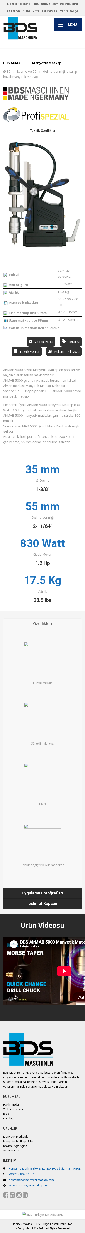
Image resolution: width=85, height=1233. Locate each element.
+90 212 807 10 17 (21, 1174)
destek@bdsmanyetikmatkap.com (31, 1180)
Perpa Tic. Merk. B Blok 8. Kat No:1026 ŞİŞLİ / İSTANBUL (44, 1168)
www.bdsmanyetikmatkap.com (29, 1185)
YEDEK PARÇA (69, 11)
